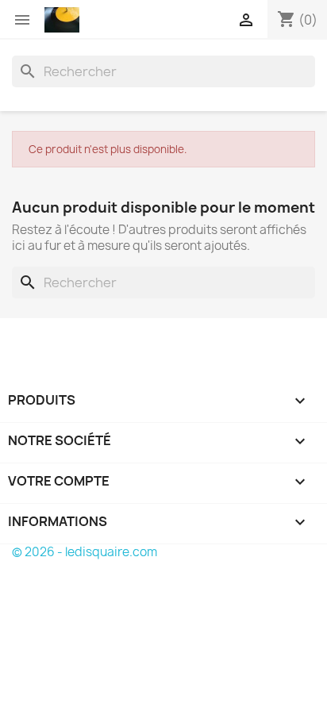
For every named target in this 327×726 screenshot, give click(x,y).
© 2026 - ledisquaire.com (84, 552)
